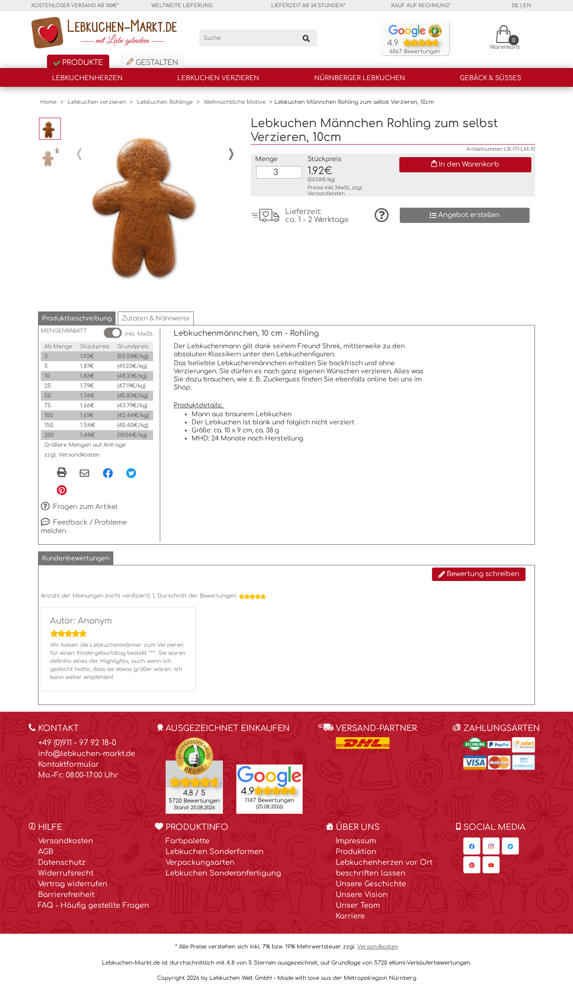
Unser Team (358, 905)
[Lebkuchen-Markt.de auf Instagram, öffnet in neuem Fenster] (491, 845)
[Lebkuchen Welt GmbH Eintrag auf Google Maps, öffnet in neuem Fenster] (269, 776)
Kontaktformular (68, 764)
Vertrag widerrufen (72, 884)
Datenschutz (62, 863)
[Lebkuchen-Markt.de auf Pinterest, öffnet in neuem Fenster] (471, 864)
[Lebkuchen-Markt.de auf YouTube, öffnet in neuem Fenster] (491, 864)
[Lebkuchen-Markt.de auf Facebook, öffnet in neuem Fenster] (471, 845)
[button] (76, 318)
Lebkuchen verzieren (218, 78)
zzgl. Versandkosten (71, 455)
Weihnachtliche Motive (234, 102)
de (515, 6)
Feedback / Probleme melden (84, 527)
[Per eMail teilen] (84, 473)
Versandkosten (326, 193)
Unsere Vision (362, 895)
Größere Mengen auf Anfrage (84, 445)
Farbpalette (188, 841)
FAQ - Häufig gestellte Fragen (93, 905)
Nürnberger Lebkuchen (359, 78)
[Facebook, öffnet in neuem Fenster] (108, 472)
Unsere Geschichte (371, 884)
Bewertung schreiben (482, 574)
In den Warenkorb (468, 164)
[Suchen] (306, 38)
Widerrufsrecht (66, 873)
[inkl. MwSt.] (113, 333)
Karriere (350, 916)
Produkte (81, 63)
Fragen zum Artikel (84, 507)
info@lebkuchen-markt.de (86, 754)
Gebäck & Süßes (490, 78)
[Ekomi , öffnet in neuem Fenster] (194, 775)
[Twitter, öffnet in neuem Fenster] (131, 472)
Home (48, 102)
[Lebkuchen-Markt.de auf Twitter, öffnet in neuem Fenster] (510, 845)
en (527, 6)
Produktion (356, 852)
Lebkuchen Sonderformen (215, 852)
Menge (266, 159)
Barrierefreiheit (66, 895)
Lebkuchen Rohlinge (164, 102)
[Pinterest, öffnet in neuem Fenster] (62, 489)
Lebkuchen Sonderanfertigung (223, 873)
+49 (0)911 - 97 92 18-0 (77, 743)
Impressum (356, 841)
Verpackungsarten (200, 863)
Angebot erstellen (468, 215)
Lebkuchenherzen (87, 78)
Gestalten (155, 63)
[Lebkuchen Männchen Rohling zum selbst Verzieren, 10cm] (155, 199)
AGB (45, 852)
